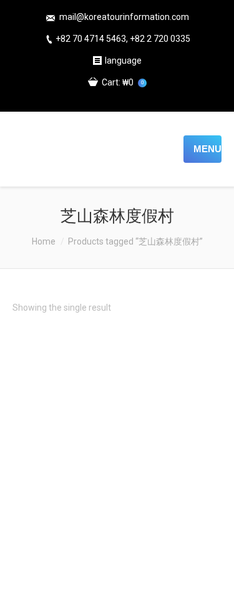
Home (44, 241)
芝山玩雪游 (117, 553)
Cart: (123, 82)
